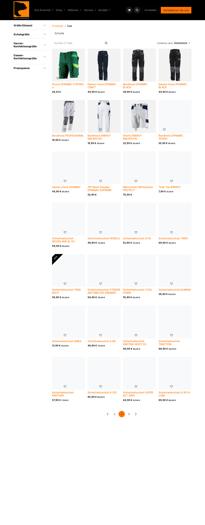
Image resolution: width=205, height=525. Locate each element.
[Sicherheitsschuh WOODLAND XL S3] (68, 219)
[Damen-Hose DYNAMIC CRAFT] (104, 65)
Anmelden (150, 10)
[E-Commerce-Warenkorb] (129, 10)
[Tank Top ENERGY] (175, 167)
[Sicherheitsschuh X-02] (139, 219)
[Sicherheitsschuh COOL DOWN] (139, 270)
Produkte (57, 25)
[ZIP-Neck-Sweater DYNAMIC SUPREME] (104, 167)
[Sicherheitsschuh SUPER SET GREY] (139, 373)
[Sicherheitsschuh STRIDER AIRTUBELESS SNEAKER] (104, 270)
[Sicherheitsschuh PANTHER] (68, 373)
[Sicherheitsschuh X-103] (104, 373)
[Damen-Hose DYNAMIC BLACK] (175, 65)
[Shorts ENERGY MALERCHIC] (139, 116)
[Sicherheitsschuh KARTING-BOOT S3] (139, 322)
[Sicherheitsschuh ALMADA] (175, 270)
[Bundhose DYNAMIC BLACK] (139, 65)
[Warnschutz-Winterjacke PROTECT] (139, 167)
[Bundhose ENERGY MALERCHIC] (104, 116)
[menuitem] (43, 10)
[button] (137, 10)
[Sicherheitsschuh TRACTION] (175, 322)
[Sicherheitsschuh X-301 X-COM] (175, 373)
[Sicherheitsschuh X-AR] (104, 322)
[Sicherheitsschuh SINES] (68, 322)
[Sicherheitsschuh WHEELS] (104, 219)
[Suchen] (106, 43)
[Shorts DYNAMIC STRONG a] (68, 65)
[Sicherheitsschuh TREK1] (175, 219)
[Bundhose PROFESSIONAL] (68, 116)
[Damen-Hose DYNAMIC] (68, 167)
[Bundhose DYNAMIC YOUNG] (175, 116)
